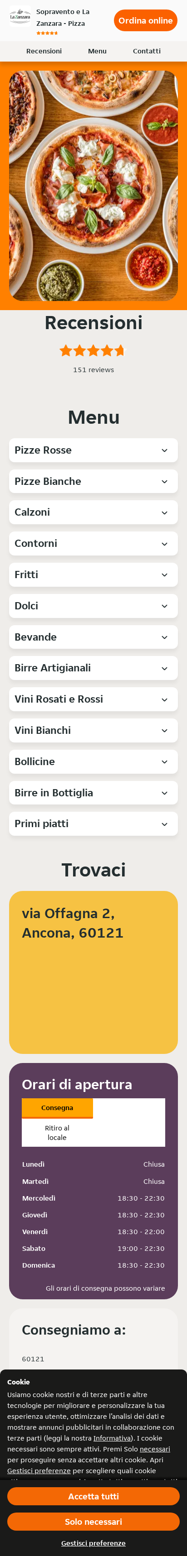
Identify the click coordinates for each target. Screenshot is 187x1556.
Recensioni (44, 51)
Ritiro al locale (57, 1132)
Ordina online (145, 20)
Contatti (147, 51)
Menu (97, 51)
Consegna (57, 1107)
